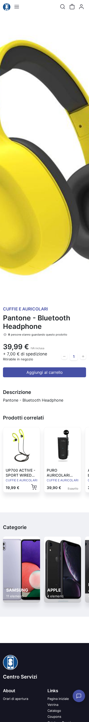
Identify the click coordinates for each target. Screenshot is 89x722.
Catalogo (54, 711)
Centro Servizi (20, 677)
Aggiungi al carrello (44, 372)
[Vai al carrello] (72, 6)
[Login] (81, 6)
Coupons (54, 717)
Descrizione (17, 392)
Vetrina (52, 705)
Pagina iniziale (58, 699)
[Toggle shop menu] (16, 6)
